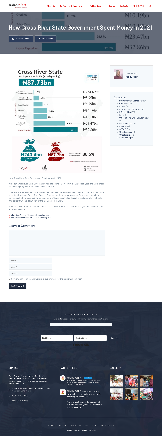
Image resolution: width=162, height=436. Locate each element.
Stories (112, 6)
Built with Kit (81, 345)
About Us (51, 6)
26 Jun (96, 391)
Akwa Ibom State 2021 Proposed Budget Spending (30, 215)
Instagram (83, 425)
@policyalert (86, 391)
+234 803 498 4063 (20, 396)
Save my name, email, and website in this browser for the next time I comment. (46, 279)
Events (122, 106)
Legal (121, 115)
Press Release (125, 123)
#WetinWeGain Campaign (130, 101)
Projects (123, 126)
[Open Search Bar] (150, 5)
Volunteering (125, 138)
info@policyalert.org (20, 401)
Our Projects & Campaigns (71, 6)
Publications (95, 6)
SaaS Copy (92, 430)
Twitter (63, 425)
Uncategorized (125, 135)
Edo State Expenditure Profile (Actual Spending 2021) (31, 218)
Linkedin (72, 425)
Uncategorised (125, 132)
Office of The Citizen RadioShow (133, 118)
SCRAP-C (123, 129)
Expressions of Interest (129, 109)
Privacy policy (107, 425)
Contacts (124, 6)
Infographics (125, 112)
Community (124, 103)
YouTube (95, 425)
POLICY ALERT (74, 391)
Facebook (52, 425)
